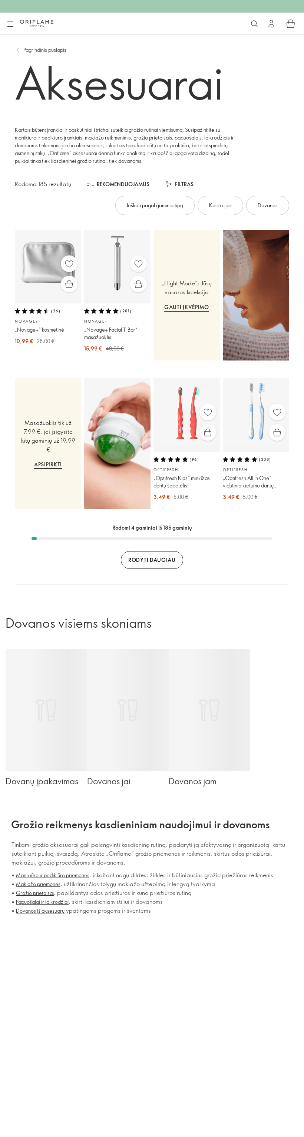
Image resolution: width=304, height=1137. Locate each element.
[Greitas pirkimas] (69, 284)
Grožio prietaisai (35, 892)
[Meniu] (10, 24)
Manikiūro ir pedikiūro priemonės (52, 875)
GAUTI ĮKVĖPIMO (186, 307)
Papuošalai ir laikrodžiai (42, 901)
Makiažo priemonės (38, 884)
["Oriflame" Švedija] (36, 23)
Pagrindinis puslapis (44, 49)
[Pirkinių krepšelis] (290, 23)
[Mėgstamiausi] (69, 263)
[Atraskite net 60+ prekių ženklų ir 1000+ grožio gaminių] (254, 23)
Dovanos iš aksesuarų (40, 910)
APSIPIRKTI (48, 464)
